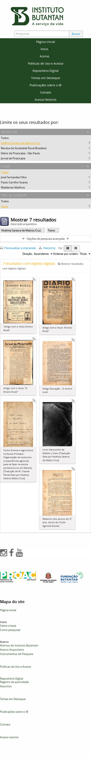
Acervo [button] (44, 56)
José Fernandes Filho (14, 177)
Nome (5, 166)
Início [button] (44, 49)
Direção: (27, 254)
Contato (45, 92)
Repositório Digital (46, 71)
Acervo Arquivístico (12, 650)
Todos (5, 138)
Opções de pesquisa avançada (46, 239)
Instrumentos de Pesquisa (16, 654)
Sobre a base (8, 626)
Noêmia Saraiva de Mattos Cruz (20, 143)
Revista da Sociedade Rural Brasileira (24, 148)
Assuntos (6, 686)
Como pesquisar (10, 630)
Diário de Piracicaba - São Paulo (20, 153)
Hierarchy (49, 248)
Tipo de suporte (14, 195)
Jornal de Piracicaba (13, 158)
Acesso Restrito (45, 100)
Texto (4, 206)
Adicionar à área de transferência (34, 279)
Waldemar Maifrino (13, 187)
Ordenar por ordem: (65, 254)
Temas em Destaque (45, 78)
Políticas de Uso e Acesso (45, 63)
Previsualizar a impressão (20, 248)
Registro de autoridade (14, 682)
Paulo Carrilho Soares (14, 182)
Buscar (76, 34)
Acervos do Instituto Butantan (19, 645)
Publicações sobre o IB (45, 85)
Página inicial (45, 42)
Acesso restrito (9, 737)
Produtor (9, 132)
